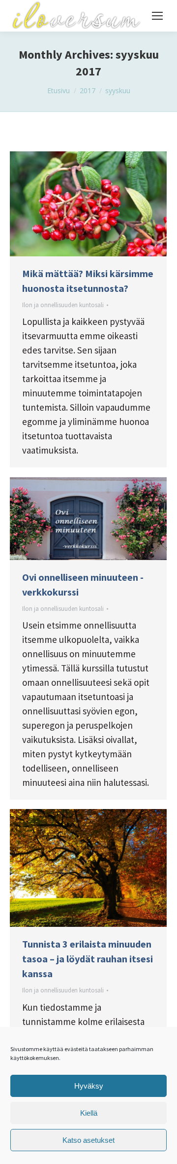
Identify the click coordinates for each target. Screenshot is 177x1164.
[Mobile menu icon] (157, 16)
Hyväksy (88, 1086)
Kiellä (88, 1113)
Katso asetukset (88, 1140)
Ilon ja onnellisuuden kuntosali (63, 305)
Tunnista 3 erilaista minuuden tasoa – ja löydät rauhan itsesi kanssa (87, 959)
